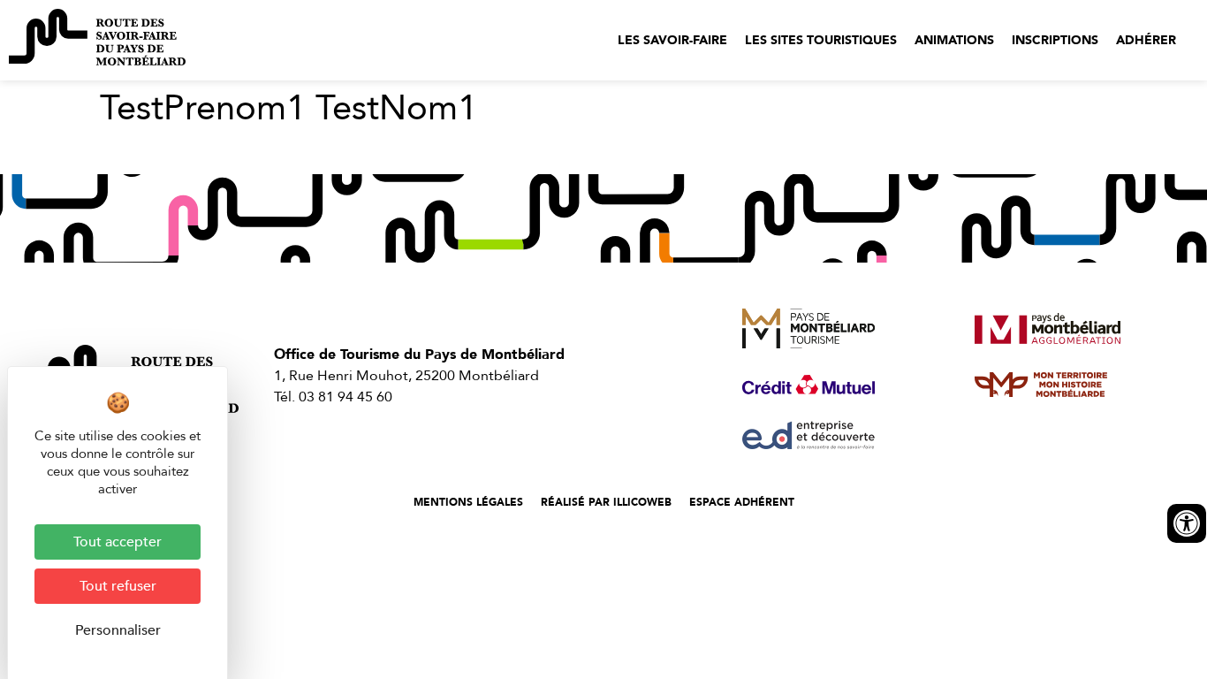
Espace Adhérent (741, 502)
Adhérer (1146, 40)
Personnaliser (118, 630)
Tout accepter (117, 542)
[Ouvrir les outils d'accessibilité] (1186, 523)
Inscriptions (1055, 40)
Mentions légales (468, 502)
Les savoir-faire (672, 40)
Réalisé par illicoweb (606, 502)
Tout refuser (118, 586)
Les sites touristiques (821, 40)
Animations (954, 40)
